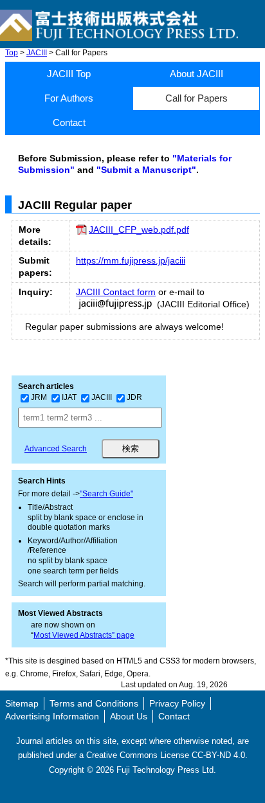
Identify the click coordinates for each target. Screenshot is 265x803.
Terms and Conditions (94, 703)
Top (11, 52)
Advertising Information (52, 716)
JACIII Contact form (116, 292)
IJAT (69, 397)
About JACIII (196, 73)
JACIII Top (69, 73)
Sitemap (22, 703)
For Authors (68, 98)
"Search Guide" (106, 493)
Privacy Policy (177, 703)
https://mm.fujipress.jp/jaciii (130, 260)
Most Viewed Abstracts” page (83, 635)
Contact (69, 122)
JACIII (36, 52)
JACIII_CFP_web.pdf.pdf (139, 229)
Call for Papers (196, 98)
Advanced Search (55, 448)
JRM (39, 397)
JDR (134, 397)
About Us (128, 716)
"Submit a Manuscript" (146, 170)
